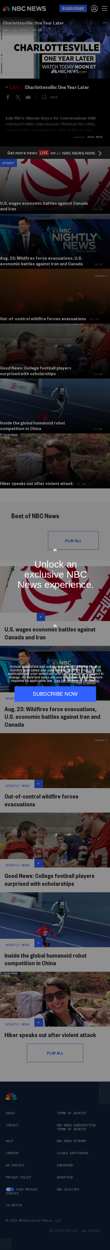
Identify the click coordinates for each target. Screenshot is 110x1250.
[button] (104, 546)
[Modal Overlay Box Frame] (55, 625)
